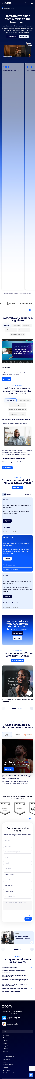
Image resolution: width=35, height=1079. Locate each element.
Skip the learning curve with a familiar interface (16, 462)
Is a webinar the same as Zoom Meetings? (14, 988)
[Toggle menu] (31, 3)
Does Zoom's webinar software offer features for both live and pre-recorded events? (15, 980)
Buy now (8, 521)
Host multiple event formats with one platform (16, 419)
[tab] (7, 325)
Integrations (6, 1046)
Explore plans (18, 488)
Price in (28, 494)
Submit (28, 919)
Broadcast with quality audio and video (13, 458)
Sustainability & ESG (8, 1056)
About (4, 1031)
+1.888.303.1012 (16, 1013)
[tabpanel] (17, 359)
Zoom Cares (6, 1059)
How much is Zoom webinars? (11, 991)
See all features (14, 531)
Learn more (7, 379)
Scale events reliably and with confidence (14, 423)
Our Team (5, 1040)
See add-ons (6, 531)
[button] (31, 708)
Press (4, 1054)
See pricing (24, 37)
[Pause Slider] (30, 309)
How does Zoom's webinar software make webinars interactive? (14, 984)
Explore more (8, 468)
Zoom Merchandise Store (9, 1073)
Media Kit (5, 1062)
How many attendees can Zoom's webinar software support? (14, 975)
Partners (5, 1048)
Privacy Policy (26, 915)
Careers (5, 1043)
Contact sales (13, 37)
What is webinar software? (9, 967)
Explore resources (18, 661)
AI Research (6, 1067)
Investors (5, 1051)
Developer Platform (8, 1064)
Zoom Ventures (7, 1070)
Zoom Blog (6, 1035)
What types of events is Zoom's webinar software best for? (13, 971)
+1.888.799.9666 (16, 1012)
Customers (6, 1038)
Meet (26, 3)
